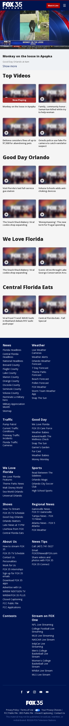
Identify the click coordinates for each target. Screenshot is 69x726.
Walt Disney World (13, 487)
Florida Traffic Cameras (10, 444)
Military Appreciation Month (14, 405)
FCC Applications (12, 607)
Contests (9, 616)
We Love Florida (40, 424)
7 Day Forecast (40, 368)
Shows (7, 504)
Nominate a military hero (13, 398)
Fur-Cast (36, 451)
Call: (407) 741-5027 (42, 546)
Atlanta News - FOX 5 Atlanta (43, 524)
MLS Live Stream (41, 674)
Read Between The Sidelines (42, 474)
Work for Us (9, 565)
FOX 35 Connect (40, 564)
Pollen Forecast (40, 382)
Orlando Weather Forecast (41, 362)
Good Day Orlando (13, 516)
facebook (21, 692)
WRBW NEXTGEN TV (14, 591)
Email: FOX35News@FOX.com (44, 552)
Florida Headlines (12, 350)
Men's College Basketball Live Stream (40, 653)
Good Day (39, 420)
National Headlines (13, 360)
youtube (41, 692)
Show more (10, 66)
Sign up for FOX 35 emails (13, 575)
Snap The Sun (39, 398)
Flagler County (10, 368)
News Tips (39, 542)
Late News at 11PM (13, 524)
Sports (37, 468)
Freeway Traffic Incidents (11, 437)
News (7, 345)
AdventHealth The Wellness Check (41, 438)
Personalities (10, 561)
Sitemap (7, 410)
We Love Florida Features (11, 478)
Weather (38, 345)
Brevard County (11, 364)
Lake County (9, 372)
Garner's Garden (40, 447)
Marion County (11, 376)
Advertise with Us (12, 587)
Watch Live (53, 5)
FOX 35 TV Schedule (13, 512)
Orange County (11, 380)
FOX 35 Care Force (42, 428)
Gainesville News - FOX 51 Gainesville (42, 510)
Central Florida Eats (13, 532)
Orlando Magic (40, 479)
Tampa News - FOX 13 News (42, 517)
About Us (10, 542)
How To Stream (11, 508)
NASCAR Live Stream (43, 639)
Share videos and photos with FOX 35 (42, 559)
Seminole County (12, 388)
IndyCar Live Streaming (38, 645)
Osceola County (11, 384)
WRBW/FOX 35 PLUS (14, 595)
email (47, 692)
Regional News (43, 504)
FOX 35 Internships (13, 569)
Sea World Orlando (13, 491)
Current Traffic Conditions (10, 430)
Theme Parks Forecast (39, 373)
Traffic (8, 420)
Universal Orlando (12, 495)
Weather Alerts (40, 356)
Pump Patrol (9, 424)
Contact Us (9, 557)
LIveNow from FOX (13, 528)
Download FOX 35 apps (12, 582)
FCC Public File (10, 603)
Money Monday (40, 459)
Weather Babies (40, 432)
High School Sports (42, 490)
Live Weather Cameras (39, 351)
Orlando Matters (12, 520)
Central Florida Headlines (10, 355)
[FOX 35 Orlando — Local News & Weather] (12, 5)
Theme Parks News (13, 483)
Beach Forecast (40, 378)
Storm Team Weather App (43, 392)
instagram (34, 692)
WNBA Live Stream (42, 670)
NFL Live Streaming (42, 624)
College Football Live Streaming (43, 630)
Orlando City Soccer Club (42, 485)
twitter (28, 692)
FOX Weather (39, 386)
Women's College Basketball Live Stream (41, 663)
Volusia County (11, 392)
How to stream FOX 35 (13, 548)
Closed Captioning (12, 599)
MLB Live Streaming (43, 635)
